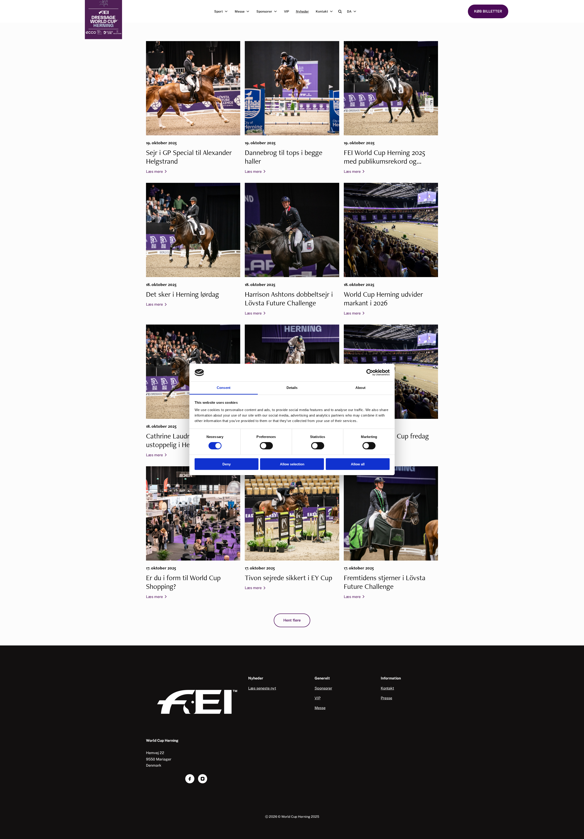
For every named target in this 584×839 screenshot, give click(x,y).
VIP (286, 11)
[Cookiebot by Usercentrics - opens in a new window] (370, 372)
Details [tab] (292, 388)
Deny (226, 464)
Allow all (358, 464)
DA (349, 11)
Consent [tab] (223, 388)
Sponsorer (264, 11)
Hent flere (292, 620)
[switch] (266, 445)
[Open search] (340, 11)
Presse (386, 698)
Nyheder (302, 11)
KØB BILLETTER (488, 11)
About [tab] (360, 388)
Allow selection (292, 464)
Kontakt (322, 11)
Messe (240, 11)
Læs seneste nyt (262, 688)
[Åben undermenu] (227, 11)
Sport (218, 11)
